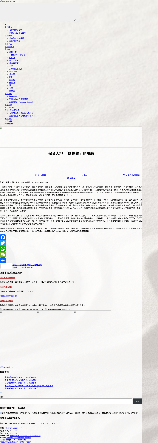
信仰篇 (12, 58)
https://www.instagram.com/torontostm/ (15, 442)
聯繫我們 (8, 119)
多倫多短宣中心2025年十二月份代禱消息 (21, 388)
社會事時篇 (14, 63)
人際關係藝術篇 (15, 69)
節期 (11, 77)
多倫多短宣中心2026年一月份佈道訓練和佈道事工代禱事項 (29, 386)
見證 (11, 88)
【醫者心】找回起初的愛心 (23, 267)
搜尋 (2, 397)
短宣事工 (8, 44)
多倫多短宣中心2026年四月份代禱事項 (21, 380)
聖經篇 (12, 83)
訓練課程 (8, 36)
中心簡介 (8, 27)
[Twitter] (71, 243)
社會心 (72, 178)
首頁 (6, 24)
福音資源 (13, 96)
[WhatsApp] (71, 249)
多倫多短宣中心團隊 (17, 33)
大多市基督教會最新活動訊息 (21, 113)
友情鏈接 (8, 121)
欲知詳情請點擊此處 (8, 296)
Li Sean (85, 175)
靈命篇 (12, 91)
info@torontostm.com (13, 428)
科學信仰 (13, 72)
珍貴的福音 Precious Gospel (21, 102)
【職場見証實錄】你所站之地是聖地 (27, 265)
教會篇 (12, 74)
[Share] (71, 260)
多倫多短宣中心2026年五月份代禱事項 (21, 377)
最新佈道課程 (14, 41)
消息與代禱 (9, 108)
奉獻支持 (8, 105)
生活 (125, 175)
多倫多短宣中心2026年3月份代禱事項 (20, 383)
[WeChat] (71, 254)
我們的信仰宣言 (15, 30)
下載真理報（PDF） (17, 55)
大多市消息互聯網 (12, 110)
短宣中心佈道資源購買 (18, 99)
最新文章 (13, 52)
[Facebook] (71, 237)
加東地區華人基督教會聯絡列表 (22, 116)
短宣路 (12, 80)
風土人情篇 (14, 60)
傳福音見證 (9, 47)
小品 (11, 66)
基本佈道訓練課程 (16, 38)
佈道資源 (8, 94)
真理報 (7, 49)
